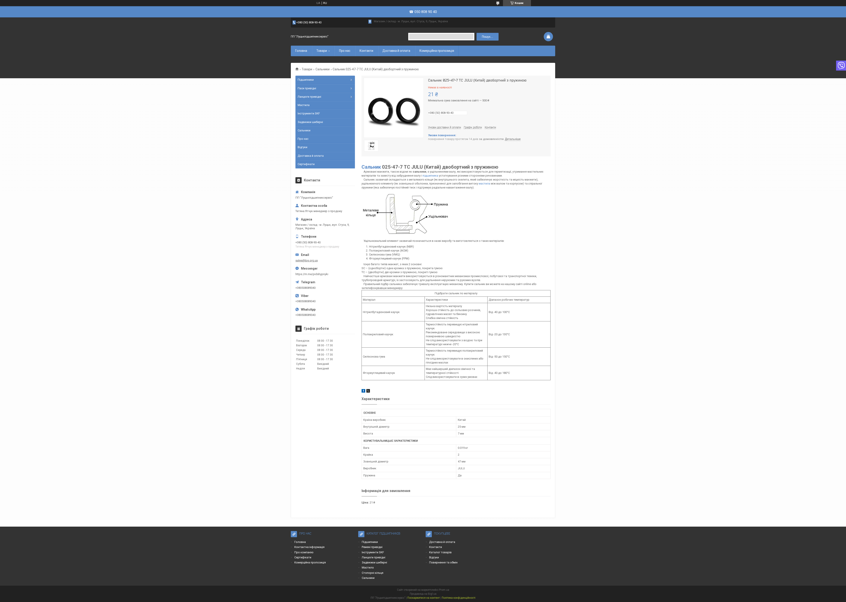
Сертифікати (306, 164)
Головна (301, 50)
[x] (368, 391)
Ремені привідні (372, 547)
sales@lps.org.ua (306, 260)
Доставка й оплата (396, 50)
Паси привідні (307, 88)
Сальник (371, 167)
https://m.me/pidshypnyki (311, 274)
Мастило (368, 567)
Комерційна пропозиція (436, 50)
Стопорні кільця (372, 572)
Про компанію (304, 552)
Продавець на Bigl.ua (423, 593)
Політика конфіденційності (458, 597)
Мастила (304, 105)
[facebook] (363, 391)
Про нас (344, 50)
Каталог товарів (440, 552)
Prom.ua (444, 589)
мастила (484, 183)
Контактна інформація (309, 547)
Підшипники (306, 79)
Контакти (366, 50)
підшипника (430, 175)
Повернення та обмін (443, 562)
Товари (321, 50)
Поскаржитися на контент (423, 597)
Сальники (322, 69)
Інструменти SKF (309, 113)
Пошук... (487, 36)
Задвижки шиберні (310, 122)
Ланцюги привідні (309, 96)
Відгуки (302, 147)
